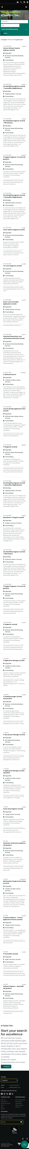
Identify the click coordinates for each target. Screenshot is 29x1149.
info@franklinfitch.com (14, 1087)
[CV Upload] (18, 2)
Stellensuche (4, 1101)
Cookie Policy (18, 1103)
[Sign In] (24, 2)
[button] (23, 1138)
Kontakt (3, 1108)
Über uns (3, 1100)
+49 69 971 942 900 (14, 1085)
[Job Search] (21, 2)
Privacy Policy (18, 1101)
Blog (2, 1107)
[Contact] (27, 2)
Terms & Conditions (20, 1100)
